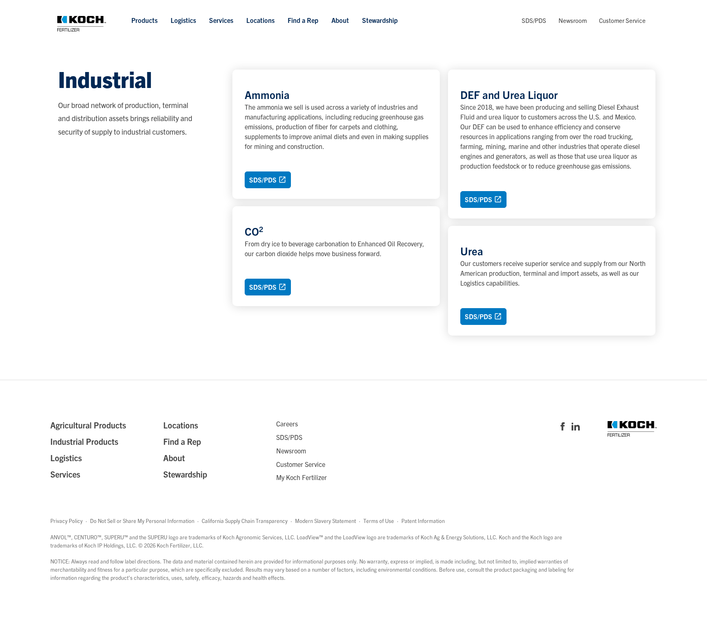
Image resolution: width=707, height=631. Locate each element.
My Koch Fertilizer (301, 477)
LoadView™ (310, 537)
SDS (263, 180)
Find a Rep (303, 20)
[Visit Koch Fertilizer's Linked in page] (576, 427)
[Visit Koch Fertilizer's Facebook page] (562, 427)
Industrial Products (84, 441)
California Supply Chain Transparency (245, 520)
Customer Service (622, 20)
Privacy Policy (66, 520)
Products (144, 20)
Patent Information (423, 520)
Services (221, 20)
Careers (287, 423)
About (340, 20)
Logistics (183, 20)
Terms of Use (378, 520)
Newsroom (572, 20)
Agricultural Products (88, 425)
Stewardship (380, 20)
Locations (260, 20)
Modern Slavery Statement (325, 520)
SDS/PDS (534, 20)
